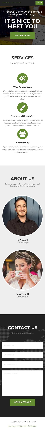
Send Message (22, 402)
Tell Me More (22, 35)
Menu (40, 3)
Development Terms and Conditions (22, 426)
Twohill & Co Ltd (11, 3)
